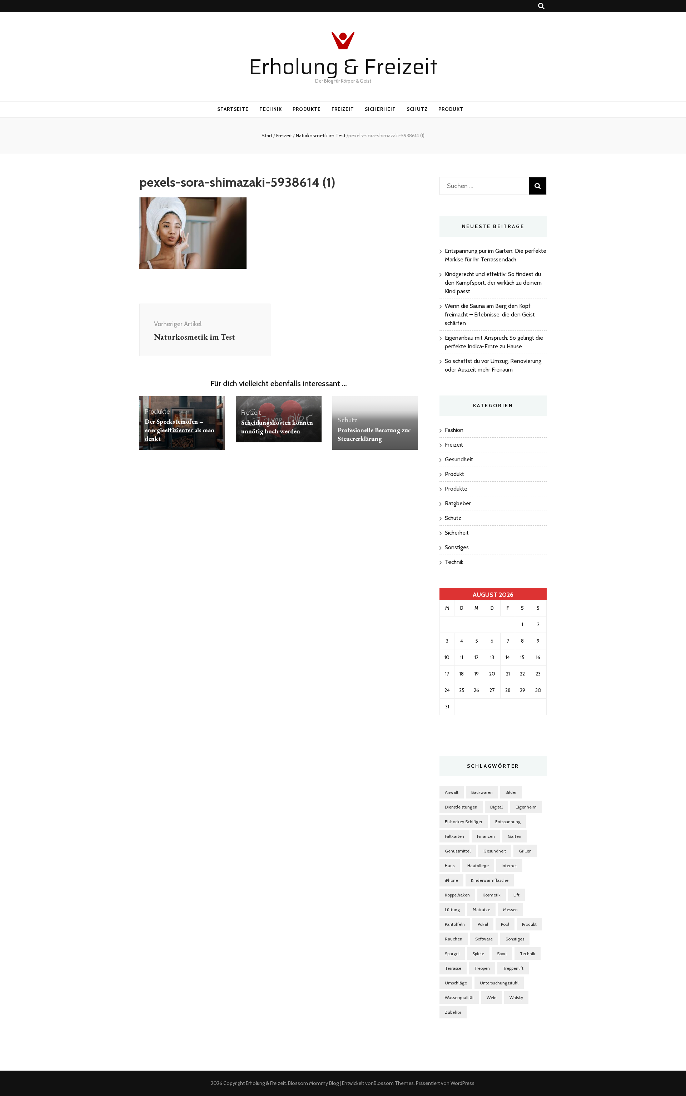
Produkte (307, 109)
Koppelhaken (457, 895)
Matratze (481, 909)
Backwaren (482, 792)
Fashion (454, 430)
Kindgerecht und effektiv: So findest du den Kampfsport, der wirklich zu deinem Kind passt (493, 283)
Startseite (233, 109)
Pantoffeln (455, 924)
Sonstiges (457, 547)
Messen (510, 909)
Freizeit (343, 109)
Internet (509, 865)
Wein (492, 997)
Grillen (525, 851)
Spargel (452, 953)
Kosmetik (492, 895)
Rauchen (453, 939)
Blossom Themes (394, 1083)
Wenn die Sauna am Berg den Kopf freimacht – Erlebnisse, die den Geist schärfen (490, 314)
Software (484, 939)
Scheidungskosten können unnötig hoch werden (277, 426)
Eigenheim (526, 807)
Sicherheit (380, 109)
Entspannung (508, 821)
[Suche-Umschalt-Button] (541, 6)
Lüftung (452, 909)
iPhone (451, 880)
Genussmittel (458, 851)
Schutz (417, 109)
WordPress (462, 1083)
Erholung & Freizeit (343, 66)
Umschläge (456, 983)
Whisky (516, 997)
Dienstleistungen (461, 807)
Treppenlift (513, 968)
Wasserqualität (459, 997)
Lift (516, 895)
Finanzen (486, 836)
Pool (505, 924)
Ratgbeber (458, 503)
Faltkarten (454, 836)
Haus (449, 865)
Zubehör (453, 1012)
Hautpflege (478, 865)
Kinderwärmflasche (489, 880)
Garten (514, 836)
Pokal (483, 924)
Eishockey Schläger (463, 821)
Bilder (511, 792)
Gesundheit (459, 459)
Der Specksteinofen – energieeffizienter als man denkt (179, 430)
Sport (502, 953)
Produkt (450, 109)
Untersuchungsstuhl (499, 983)
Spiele (478, 953)
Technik (270, 109)
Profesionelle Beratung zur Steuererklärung (374, 434)
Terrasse (453, 968)
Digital (496, 807)
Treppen (482, 968)
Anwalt (451, 792)
